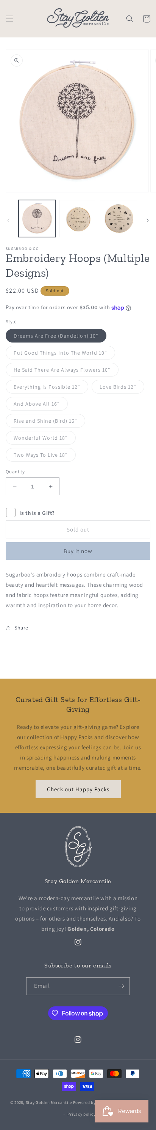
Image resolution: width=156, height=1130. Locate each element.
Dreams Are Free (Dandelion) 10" (60, 337)
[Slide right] (147, 220)
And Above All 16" (41, 405)
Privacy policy (81, 1114)
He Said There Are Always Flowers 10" (66, 371)
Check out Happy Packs (78, 789)
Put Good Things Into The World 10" (64, 354)
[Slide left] (8, 220)
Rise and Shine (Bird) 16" (49, 422)
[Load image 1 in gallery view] (37, 218)
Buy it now (78, 551)
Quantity (15, 471)
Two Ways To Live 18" (45, 456)
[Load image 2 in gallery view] (78, 218)
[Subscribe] (121, 986)
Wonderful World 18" (45, 439)
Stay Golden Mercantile (49, 1102)
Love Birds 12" (122, 388)
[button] (9, 19)
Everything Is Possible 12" (51, 388)
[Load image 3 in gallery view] (118, 218)
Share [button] (21, 627)
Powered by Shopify (92, 1102)
